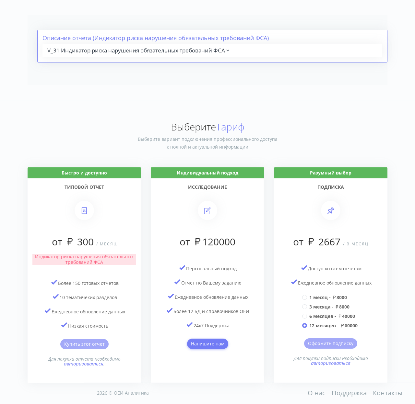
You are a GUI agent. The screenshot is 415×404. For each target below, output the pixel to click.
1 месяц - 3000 (328, 297)
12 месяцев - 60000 (333, 325)
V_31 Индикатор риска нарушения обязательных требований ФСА (136, 50)
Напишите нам (207, 344)
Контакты (387, 392)
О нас (317, 392)
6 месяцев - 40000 (332, 316)
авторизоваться (83, 363)
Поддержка (349, 392)
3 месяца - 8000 (329, 307)
